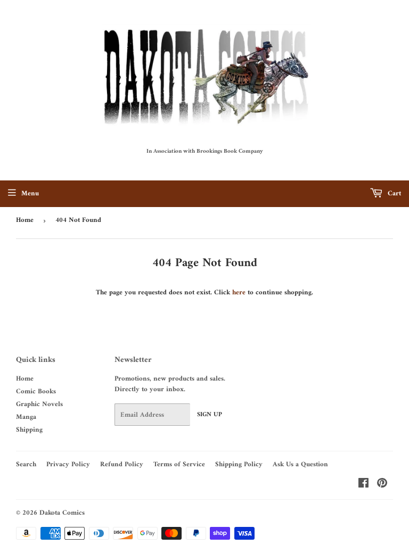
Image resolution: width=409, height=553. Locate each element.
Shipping (29, 430)
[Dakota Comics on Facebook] (363, 485)
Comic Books (36, 391)
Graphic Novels (39, 404)
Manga (26, 417)
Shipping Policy (239, 464)
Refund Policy (121, 464)
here (239, 292)
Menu (30, 193)
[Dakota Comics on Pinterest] (382, 485)
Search (26, 464)
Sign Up (209, 414)
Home (25, 220)
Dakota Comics (62, 513)
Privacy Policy (68, 464)
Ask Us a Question (300, 464)
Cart (393, 193)
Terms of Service (179, 464)
